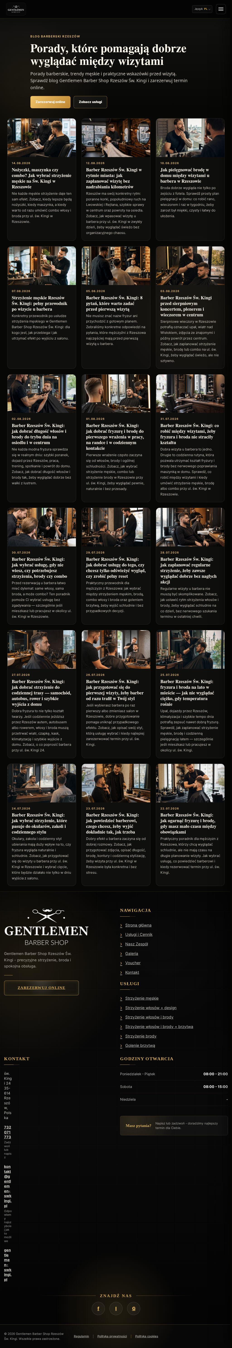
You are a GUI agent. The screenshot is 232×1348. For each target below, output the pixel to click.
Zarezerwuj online (50, 102)
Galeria (131, 953)
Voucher (132, 963)
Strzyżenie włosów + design (150, 1008)
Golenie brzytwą (140, 1045)
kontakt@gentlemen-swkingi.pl (8, 1186)
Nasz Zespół (136, 944)
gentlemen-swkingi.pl (8, 1265)
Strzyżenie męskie (142, 998)
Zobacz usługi (90, 102)
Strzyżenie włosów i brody (149, 1017)
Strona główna (138, 925)
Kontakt (132, 972)
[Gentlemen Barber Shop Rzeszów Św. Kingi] (16, 9)
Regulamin (81, 1336)
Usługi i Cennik (138, 934)
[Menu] (219, 9)
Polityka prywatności (112, 1336)
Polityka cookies (146, 1336)
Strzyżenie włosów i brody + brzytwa (159, 1026)
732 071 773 (7, 1132)
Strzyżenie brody (141, 1036)
